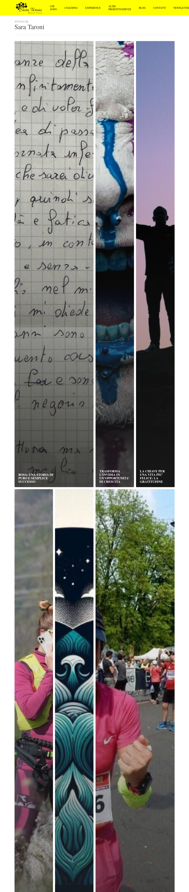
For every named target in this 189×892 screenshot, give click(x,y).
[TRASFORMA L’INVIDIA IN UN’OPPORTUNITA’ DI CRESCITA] (115, 264)
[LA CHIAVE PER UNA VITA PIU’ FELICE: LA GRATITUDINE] (155, 264)
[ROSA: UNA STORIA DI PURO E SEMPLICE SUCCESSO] (54, 264)
